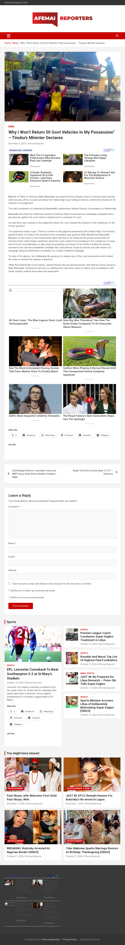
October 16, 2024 (88, 715)
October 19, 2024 (15, 682)
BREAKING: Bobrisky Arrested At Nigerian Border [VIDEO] (28, 850)
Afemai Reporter (36, 143)
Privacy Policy (70, 939)
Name (12, 543)
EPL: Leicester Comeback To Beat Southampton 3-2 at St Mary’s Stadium (32, 674)
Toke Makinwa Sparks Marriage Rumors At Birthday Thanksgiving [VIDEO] (92, 850)
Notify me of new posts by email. (27, 597)
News (11, 126)
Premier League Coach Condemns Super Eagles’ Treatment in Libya (97, 636)
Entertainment (15, 788)
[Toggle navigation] (9, 35)
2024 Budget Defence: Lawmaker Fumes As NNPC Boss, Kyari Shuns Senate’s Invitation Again (34, 473)
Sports (11, 622)
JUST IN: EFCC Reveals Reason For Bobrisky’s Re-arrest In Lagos (89, 797)
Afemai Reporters (51, 939)
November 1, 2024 (15, 803)
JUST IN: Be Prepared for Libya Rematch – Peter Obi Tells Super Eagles (98, 680)
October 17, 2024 (88, 688)
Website (12, 570)
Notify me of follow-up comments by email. (33, 590)
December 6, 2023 (17, 143)
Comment (14, 506)
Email (11, 556)
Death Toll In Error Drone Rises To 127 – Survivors (93, 472)
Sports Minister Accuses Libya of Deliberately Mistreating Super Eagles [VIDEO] (97, 706)
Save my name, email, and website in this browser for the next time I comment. (52, 583)
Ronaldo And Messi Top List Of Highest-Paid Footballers (98, 658)
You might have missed (23, 753)
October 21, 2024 (15, 856)
